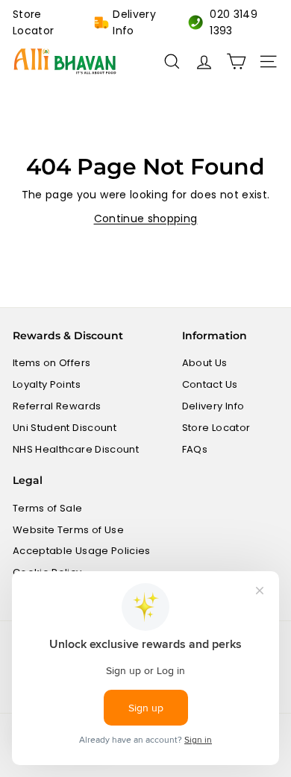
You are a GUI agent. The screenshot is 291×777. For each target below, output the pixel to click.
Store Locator (33, 22)
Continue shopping (146, 218)
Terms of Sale (48, 508)
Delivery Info (134, 22)
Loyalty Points (47, 384)
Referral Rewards (57, 406)
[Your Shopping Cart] (236, 62)
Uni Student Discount (64, 428)
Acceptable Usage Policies (82, 551)
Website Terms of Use (68, 530)
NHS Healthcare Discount (76, 449)
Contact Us (210, 384)
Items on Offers (51, 363)
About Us (205, 363)
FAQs (194, 449)
